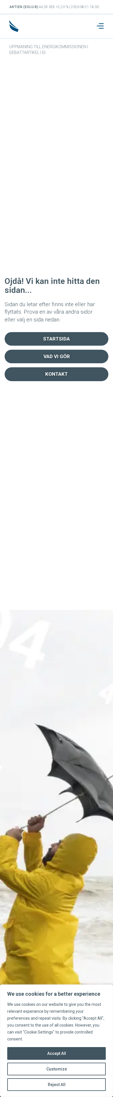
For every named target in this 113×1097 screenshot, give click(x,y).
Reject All (56, 1084)
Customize (56, 1069)
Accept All (56, 1053)
